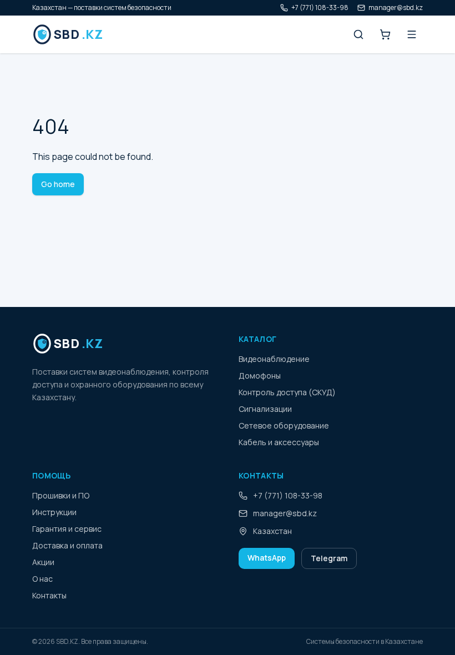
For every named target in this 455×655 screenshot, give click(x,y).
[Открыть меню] (412, 34)
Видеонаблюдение (274, 359)
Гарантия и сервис (67, 528)
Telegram (329, 558)
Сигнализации (265, 409)
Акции (43, 562)
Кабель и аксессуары (279, 442)
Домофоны (260, 375)
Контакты (49, 595)
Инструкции (54, 512)
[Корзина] (385, 34)
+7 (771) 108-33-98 (319, 7)
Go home (58, 184)
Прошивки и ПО (60, 495)
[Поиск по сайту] (358, 34)
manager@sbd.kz (395, 7)
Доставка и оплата (67, 545)
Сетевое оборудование (284, 425)
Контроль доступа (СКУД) (287, 392)
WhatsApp (266, 557)
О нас (42, 578)
